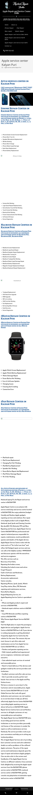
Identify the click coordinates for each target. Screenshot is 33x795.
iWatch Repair (19, 31)
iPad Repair (20, 28)
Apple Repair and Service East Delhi (16, 43)
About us (14, 25)
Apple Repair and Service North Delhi (15, 38)
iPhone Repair (9, 28)
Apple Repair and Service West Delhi (16, 34)
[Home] (2, 67)
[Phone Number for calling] (5, 793)
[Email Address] (16, 793)
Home (6, 25)
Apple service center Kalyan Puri (12, 67)
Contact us (8, 46)
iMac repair (8, 31)
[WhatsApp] (27, 793)
